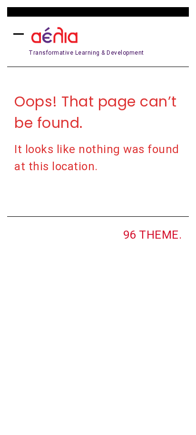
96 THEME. (152, 235)
